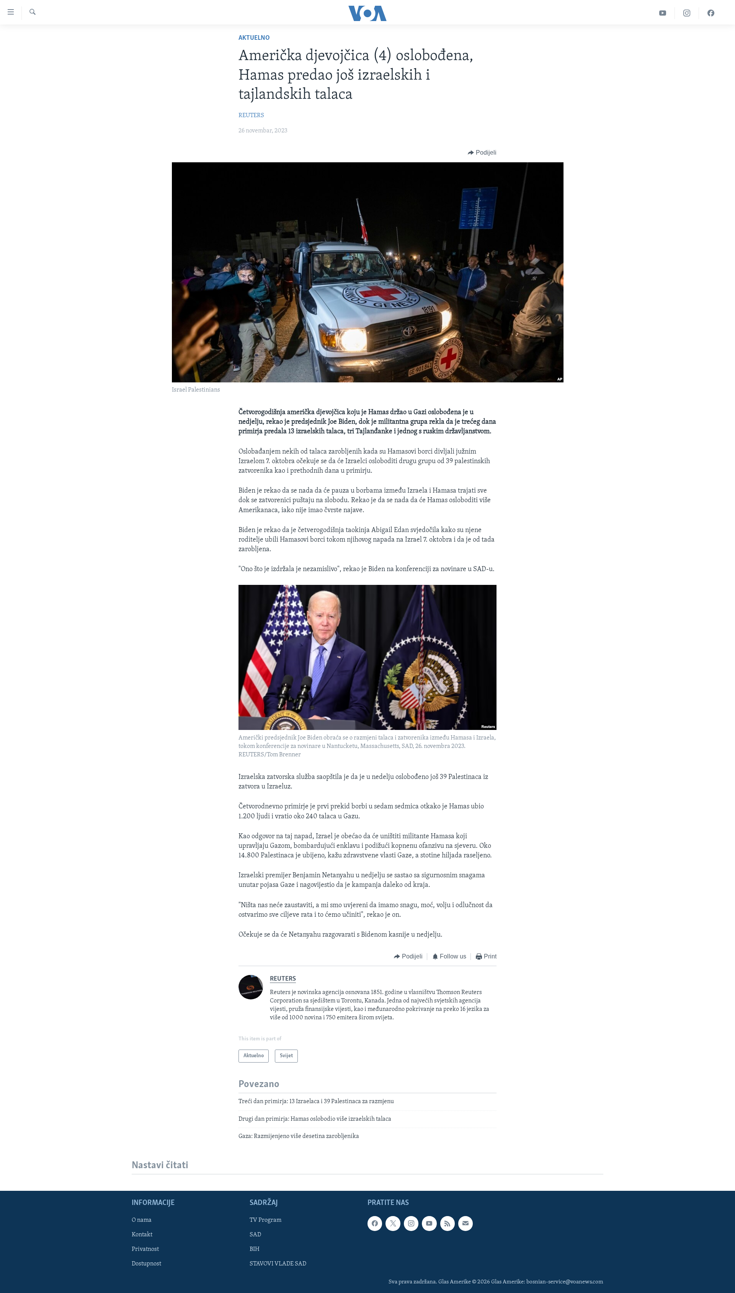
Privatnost (145, 1250)
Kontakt (142, 1235)
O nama (142, 1221)
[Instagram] (687, 13)
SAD (255, 1235)
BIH (255, 1250)
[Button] (482, 153)
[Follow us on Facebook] (375, 1223)
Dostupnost (146, 1264)
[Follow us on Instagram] (411, 1223)
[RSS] (447, 1223)
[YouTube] (663, 13)
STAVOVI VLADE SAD (278, 1264)
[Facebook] (711, 13)
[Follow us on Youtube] (429, 1223)
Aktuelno (254, 38)
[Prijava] (465, 1223)
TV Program (265, 1221)
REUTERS (251, 116)
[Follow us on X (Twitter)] (392, 1223)
